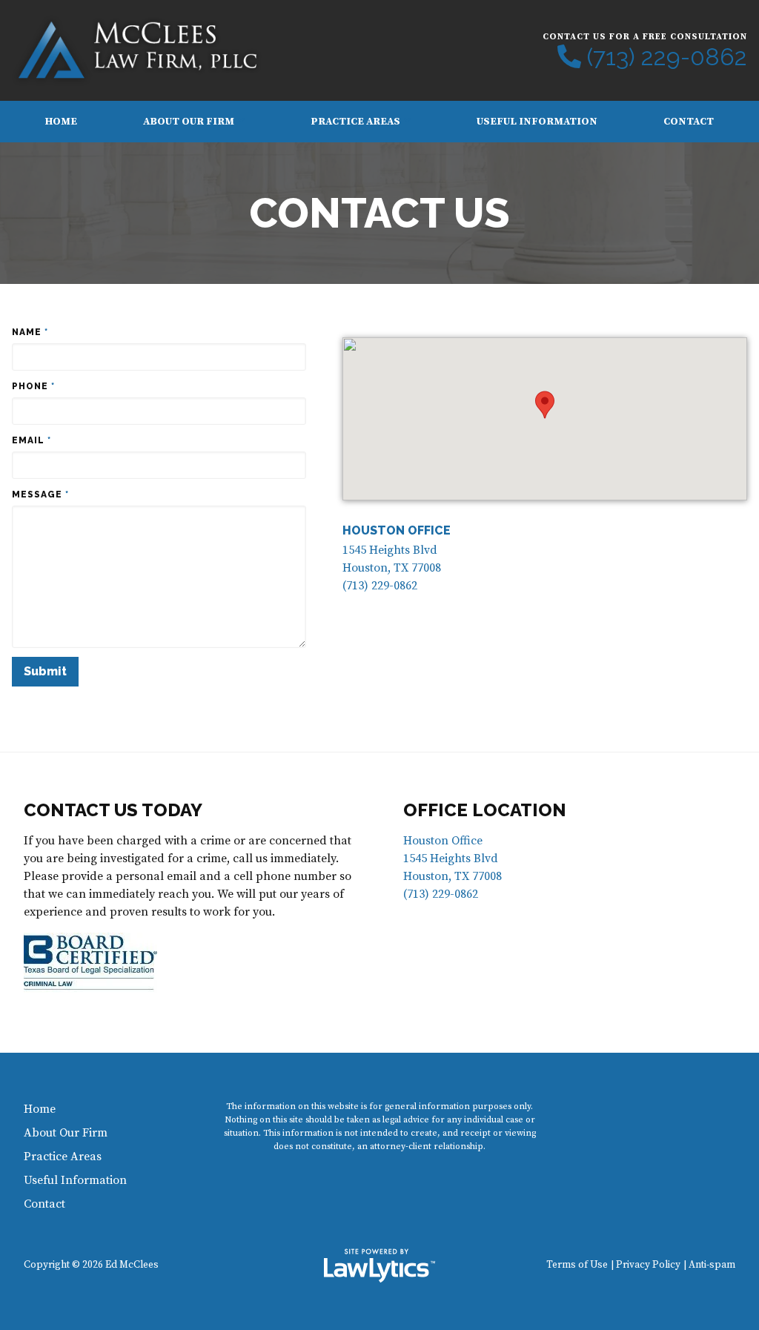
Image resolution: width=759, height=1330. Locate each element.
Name (30, 332)
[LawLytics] (379, 1265)
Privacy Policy (648, 1265)
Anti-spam (712, 1265)
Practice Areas (355, 121)
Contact (688, 121)
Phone (33, 386)
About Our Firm (188, 121)
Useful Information (537, 121)
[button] (544, 405)
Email (31, 440)
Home (61, 121)
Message (40, 494)
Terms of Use (577, 1265)
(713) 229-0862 (667, 57)
